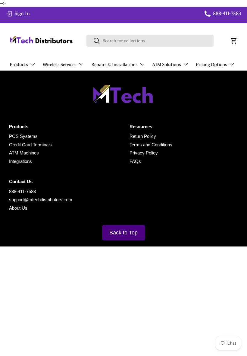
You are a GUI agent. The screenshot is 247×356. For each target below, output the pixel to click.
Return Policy (143, 136)
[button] (233, 40)
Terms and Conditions (151, 144)
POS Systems (23, 136)
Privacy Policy (144, 152)
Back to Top (123, 233)
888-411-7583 (22, 191)
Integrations (20, 161)
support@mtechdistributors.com (40, 199)
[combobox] (150, 41)
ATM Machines (24, 152)
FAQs (135, 161)
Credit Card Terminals (30, 144)
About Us (18, 208)
